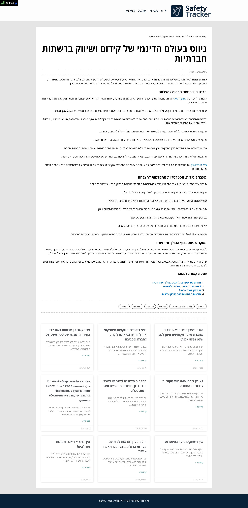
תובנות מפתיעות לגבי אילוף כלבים (181, 294)
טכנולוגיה (153, 10)
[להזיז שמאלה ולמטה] (2, 4)
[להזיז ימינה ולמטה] (4, 4)
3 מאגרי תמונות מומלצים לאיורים (182, 286)
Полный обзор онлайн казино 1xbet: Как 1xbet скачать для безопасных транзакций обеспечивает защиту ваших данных (68, 390)
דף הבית (203, 36)
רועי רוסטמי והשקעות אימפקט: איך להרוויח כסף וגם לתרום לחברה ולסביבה (125, 334)
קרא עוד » (199, 360)
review (162, 306)
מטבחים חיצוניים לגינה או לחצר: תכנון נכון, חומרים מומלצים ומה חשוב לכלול (125, 386)
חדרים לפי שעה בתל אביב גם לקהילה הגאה (176, 282)
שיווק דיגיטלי (179, 98)
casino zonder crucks (182, 306)
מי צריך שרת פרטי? (190, 290)
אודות (163, 10)
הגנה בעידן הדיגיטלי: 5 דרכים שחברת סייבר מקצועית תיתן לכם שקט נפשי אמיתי (181, 334)
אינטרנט (130, 10)
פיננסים (142, 10)
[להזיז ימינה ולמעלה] (4, 2)
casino (201, 306)
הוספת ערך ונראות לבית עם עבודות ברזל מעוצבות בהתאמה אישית (125, 446)
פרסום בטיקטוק (199, 165)
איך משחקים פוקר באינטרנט (184, 441)
